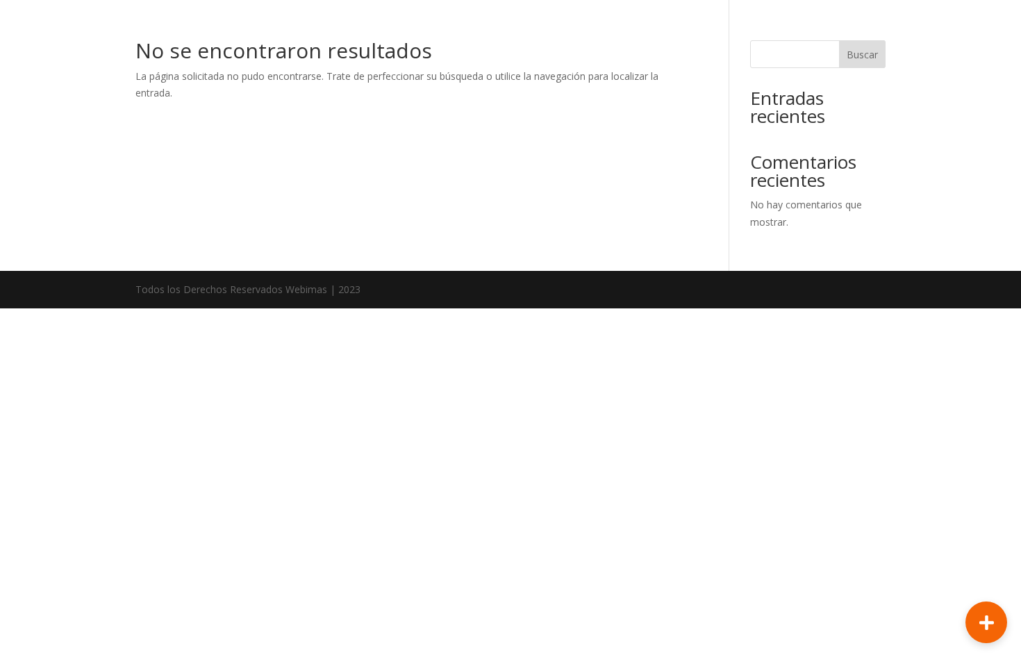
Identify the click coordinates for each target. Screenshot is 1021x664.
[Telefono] (986, 556)
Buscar (862, 54)
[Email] (986, 511)
